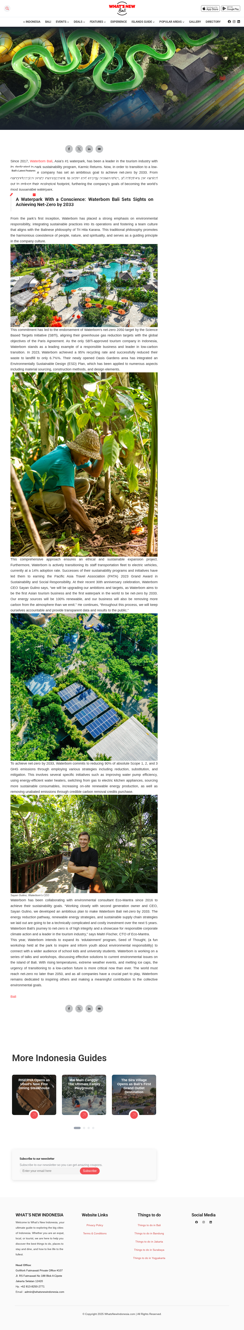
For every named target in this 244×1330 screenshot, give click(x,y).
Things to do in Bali (149, 1225)
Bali (13, 997)
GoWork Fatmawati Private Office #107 (39, 1270)
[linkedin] (210, 1222)
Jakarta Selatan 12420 (29, 1281)
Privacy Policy (95, 1225)
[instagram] (203, 1222)
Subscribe (90, 1170)
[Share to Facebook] (69, 1008)
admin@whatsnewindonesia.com (44, 1291)
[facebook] (196, 1222)
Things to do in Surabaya (149, 1249)
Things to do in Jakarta (149, 1241)
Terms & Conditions (95, 1233)
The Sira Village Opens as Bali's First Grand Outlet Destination (134, 1086)
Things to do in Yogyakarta (149, 1258)
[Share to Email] (99, 1008)
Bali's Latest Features (23, 170)
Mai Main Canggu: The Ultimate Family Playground (84, 1084)
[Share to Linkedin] (89, 1008)
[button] (77, 1128)
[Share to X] (79, 1008)
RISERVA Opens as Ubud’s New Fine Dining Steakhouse (34, 1084)
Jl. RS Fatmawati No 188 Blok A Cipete (39, 1275)
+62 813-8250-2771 (33, 1286)
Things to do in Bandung (149, 1233)
